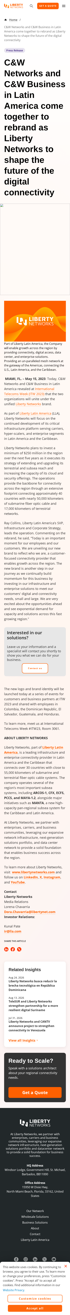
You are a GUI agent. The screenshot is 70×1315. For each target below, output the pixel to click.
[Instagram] (26, 1259)
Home (13, 20)
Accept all (35, 1308)
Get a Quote (35, 1092)
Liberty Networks (28, 404)
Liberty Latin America (35, 413)
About (35, 1228)
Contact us (35, 668)
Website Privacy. (14, 1290)
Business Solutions (35, 1222)
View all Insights (22, 1040)
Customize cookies (35, 1299)
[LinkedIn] (35, 1259)
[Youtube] (54, 1259)
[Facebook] (16, 1259)
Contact (35, 1234)
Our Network (35, 1211)
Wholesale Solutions (35, 1217)
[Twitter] (44, 1259)
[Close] (66, 1266)
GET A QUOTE (48, 5)
